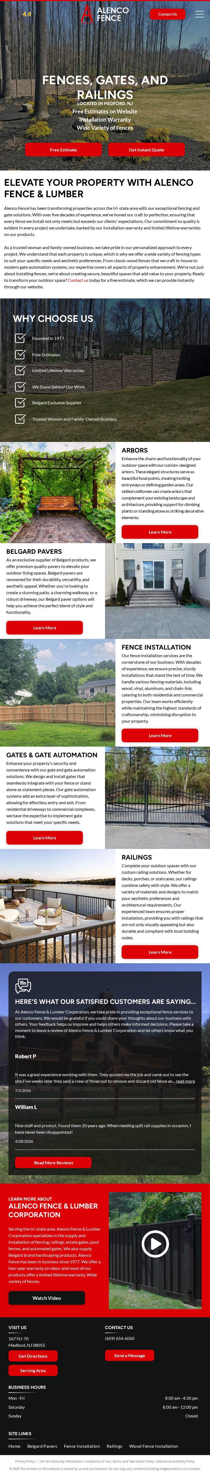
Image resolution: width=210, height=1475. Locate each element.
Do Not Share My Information (61, 1461)
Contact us (78, 280)
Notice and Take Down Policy (133, 1461)
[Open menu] (200, 14)
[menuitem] (17, 1446)
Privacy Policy (25, 1461)
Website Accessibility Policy (175, 1461)
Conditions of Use (97, 1461)
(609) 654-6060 (120, 1338)
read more (185, 1081)
